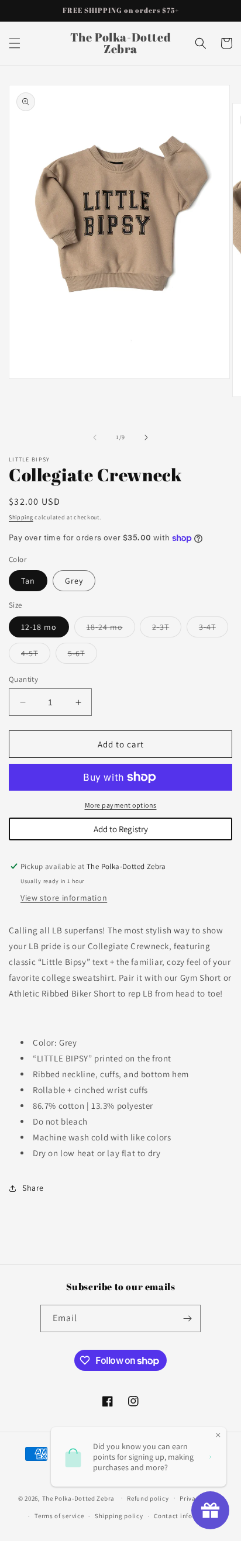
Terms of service (59, 1516)
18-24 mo (111, 629)
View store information (63, 897)
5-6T (82, 655)
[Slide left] (95, 437)
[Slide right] (146, 437)
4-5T (35, 655)
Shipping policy (119, 1516)
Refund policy (147, 1498)
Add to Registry (121, 829)
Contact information (185, 1516)
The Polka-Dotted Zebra (78, 1498)
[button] (14, 43)
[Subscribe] (187, 1318)
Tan (28, 580)
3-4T (213, 629)
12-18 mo (39, 627)
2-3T (166, 629)
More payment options (121, 805)
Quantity (23, 679)
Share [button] (33, 1188)
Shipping (21, 517)
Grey (74, 580)
